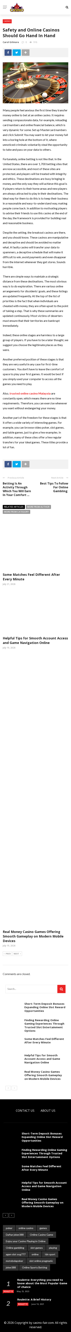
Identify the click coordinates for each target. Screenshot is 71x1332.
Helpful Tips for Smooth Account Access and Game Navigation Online (35, 640)
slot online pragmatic (41, 1260)
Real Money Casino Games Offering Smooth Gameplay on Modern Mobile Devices (33, 936)
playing (53, 1247)
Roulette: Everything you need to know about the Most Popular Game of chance (42, 1283)
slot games (36, 1247)
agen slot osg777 (15, 1254)
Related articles (13, 506)
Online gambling (15, 1247)
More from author (38, 506)
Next (16, 953)
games (43, 1228)
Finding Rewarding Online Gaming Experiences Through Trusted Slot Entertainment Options (44, 1025)
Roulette (8, 1291)
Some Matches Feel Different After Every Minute (44, 1040)
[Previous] (8, 1088)
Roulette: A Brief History (34, 1299)
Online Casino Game (41, 1234)
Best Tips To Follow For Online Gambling (54, 487)
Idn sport (50, 1254)
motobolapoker (14, 1260)
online (35, 1254)
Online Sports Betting (34, 1267)
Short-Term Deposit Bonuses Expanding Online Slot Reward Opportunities (44, 1007)
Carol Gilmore (11, 42)
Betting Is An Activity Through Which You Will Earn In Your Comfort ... (17, 489)
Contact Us (25, 1111)
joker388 (11, 1267)
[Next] (14, 1088)
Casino (7, 21)
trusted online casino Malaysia (30, 393)
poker (9, 1228)
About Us (48, 1111)
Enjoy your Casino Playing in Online (26, 1241)
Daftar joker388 (15, 1234)
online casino (26, 1228)
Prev (8, 953)
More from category (16, 511)
